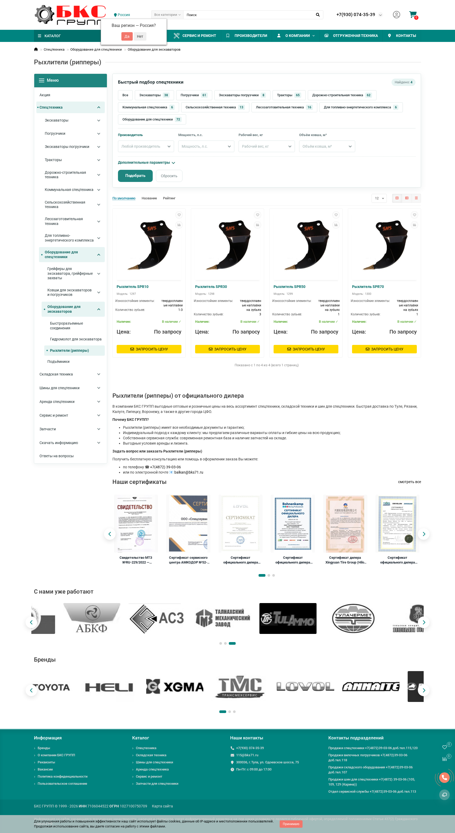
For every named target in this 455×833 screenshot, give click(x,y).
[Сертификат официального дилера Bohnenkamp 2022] (293, 524)
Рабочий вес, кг (251, 135)
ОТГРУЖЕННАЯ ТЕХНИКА (355, 35)
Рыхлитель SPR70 (368, 287)
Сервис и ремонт (199, 35)
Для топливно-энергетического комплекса (360, 107)
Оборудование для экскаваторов (154, 49)
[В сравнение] (179, 225)
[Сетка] (397, 198)
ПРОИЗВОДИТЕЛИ (251, 35)
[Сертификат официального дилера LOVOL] (241, 524)
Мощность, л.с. (190, 135)
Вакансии (45, 769)
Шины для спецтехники (154, 762)
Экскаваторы (153, 95)
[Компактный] (416, 198)
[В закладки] (179, 215)
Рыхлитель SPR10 (133, 287)
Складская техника (151, 755)
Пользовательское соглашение (62, 784)
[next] (423, 534)
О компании (297, 35)
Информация (48, 737)
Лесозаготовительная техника (283, 107)
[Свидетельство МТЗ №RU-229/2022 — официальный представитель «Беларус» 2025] (136, 524)
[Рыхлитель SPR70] (384, 245)
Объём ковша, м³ (313, 135)
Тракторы (288, 95)
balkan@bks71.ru (188, 472)
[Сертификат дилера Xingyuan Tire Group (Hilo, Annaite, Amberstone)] (345, 524)
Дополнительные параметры (144, 162)
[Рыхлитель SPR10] (149, 245)
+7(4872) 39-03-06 (165, 467)
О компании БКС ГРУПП (56, 755)
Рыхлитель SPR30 (211, 287)
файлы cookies (168, 821)
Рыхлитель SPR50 (289, 287)
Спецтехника (54, 49)
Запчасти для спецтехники (157, 784)
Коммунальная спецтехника (147, 107)
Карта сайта (162, 806)
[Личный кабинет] (396, 15)
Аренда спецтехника (152, 769)
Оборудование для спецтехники (96, 49)
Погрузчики (193, 95)
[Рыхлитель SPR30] (227, 245)
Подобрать (135, 175)
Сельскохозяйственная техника (214, 107)
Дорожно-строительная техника (341, 95)
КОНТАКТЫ (406, 35)
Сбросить (169, 176)
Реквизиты (46, 762)
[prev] (110, 534)
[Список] (407, 198)
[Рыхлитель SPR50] (306, 245)
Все (125, 95)
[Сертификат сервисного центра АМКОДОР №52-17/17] (188, 524)
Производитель (130, 135)
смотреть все (409, 482)
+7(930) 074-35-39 (356, 14)
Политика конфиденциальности (62, 776)
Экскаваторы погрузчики (241, 95)
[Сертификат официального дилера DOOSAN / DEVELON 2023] (397, 524)
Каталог (140, 737)
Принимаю (291, 824)
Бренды (44, 748)
